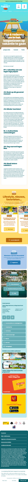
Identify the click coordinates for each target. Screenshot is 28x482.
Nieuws (10, 11)
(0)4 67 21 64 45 (15, 277)
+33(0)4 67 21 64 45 (19, 309)
